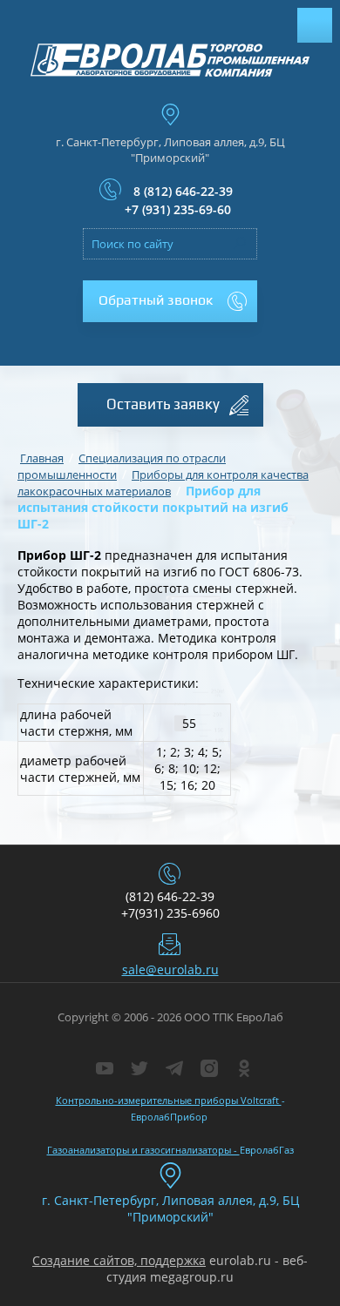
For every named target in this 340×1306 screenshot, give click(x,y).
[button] (170, 301)
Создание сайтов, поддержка (119, 1260)
